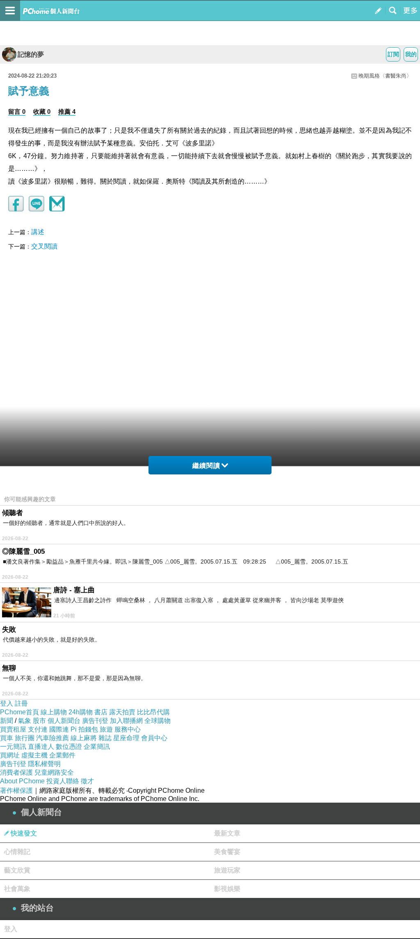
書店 (100, 712)
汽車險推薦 (52, 737)
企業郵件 (62, 755)
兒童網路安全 (54, 772)
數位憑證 (69, 746)
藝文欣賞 (17, 870)
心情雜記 (17, 851)
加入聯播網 (126, 720)
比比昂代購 (153, 712)
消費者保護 (16, 772)
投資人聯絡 (62, 781)
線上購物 (54, 712)
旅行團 (24, 737)
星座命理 (126, 737)
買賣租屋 (13, 729)
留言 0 (16, 111)
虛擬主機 (34, 755)
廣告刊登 (95, 720)
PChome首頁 (19, 712)
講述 (37, 231)
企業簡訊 (97, 746)
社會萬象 (17, 888)
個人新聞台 (64, 720)
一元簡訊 (13, 746)
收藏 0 (41, 111)
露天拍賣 (122, 712)
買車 (6, 737)
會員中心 (154, 737)
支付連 (38, 729)
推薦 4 (66, 111)
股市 (39, 720)
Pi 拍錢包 (84, 729)
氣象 (24, 720)
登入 (6, 703)
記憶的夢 (31, 54)
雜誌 (105, 737)
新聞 (6, 720)
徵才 (87, 781)
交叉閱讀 (44, 246)
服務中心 (127, 729)
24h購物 (80, 712)
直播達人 (41, 746)
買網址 (10, 755)
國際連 (59, 729)
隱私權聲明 (44, 763)
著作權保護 (16, 790)
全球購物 (157, 720)
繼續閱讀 (206, 465)
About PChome (22, 781)
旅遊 (106, 729)
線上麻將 (84, 737)
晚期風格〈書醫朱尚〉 (385, 76)
